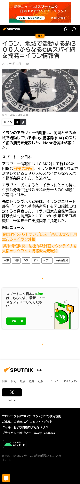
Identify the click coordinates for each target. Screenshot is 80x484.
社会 (40, 381)
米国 (35, 260)
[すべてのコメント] (6, 478)
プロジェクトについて (16, 416)
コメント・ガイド (41, 422)
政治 (26, 260)
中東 (6, 260)
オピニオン (53, 381)
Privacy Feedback (43, 433)
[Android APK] (15, 444)
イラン (47, 260)
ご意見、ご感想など (15, 422)
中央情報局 (62, 260)
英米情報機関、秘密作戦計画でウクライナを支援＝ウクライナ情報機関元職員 (39, 248)
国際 (16, 260)
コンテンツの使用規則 (46, 416)
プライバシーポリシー (16, 433)
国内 (13, 381)
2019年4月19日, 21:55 (16, 64)
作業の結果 (23, 168)
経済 (31, 381)
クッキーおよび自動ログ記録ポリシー (26, 427)
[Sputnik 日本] (12, 31)
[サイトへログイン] (66, 29)
